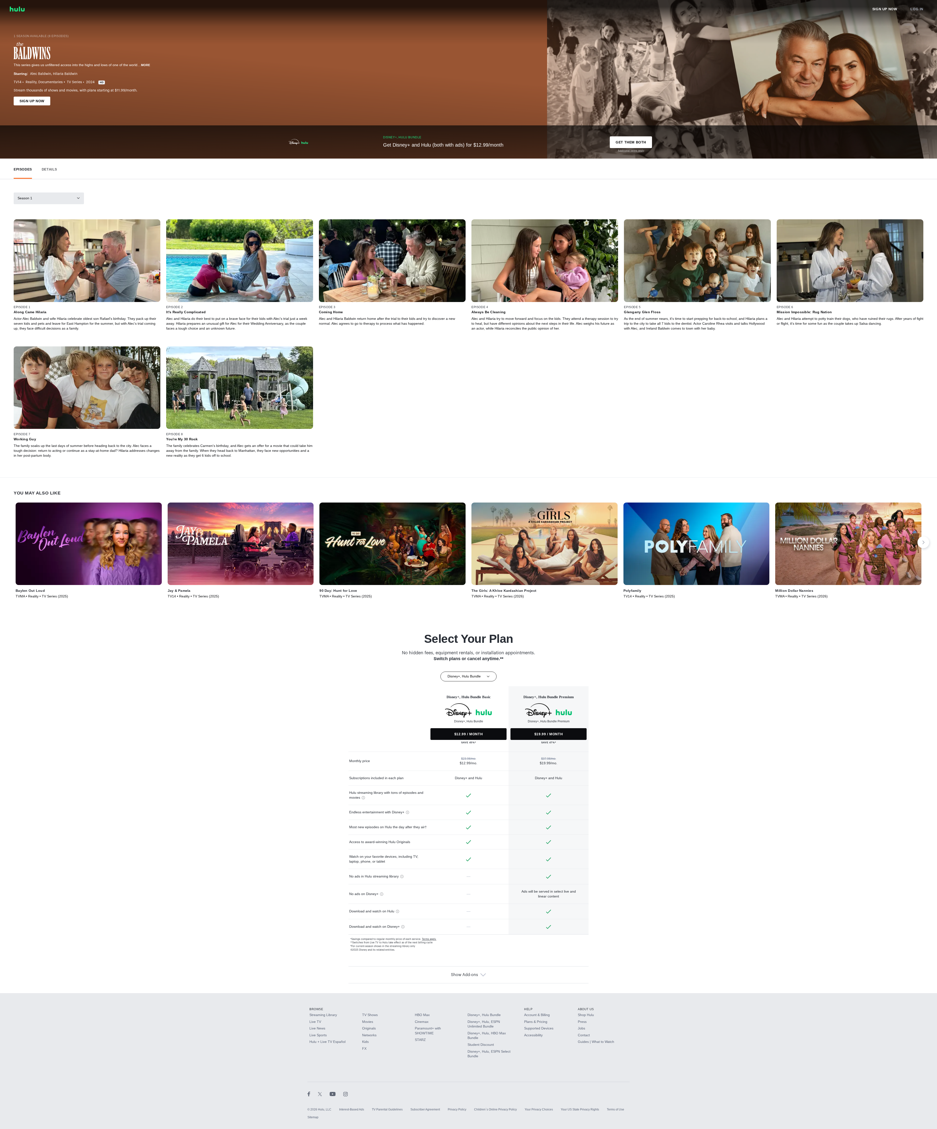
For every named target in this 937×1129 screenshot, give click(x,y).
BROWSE (316, 1009)
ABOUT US (586, 1009)
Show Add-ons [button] (464, 975)
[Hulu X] (324, 1093)
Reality (31, 82)
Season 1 (25, 198)
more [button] (145, 65)
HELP (528, 1009)
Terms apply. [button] (429, 939)
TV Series (74, 82)
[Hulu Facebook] (312, 1093)
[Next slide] (923, 542)
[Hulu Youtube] (336, 1093)
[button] (23, 168)
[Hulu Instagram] (345, 1093)
